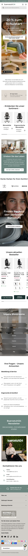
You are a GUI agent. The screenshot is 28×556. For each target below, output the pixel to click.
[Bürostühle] (7, 117)
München (14, 335)
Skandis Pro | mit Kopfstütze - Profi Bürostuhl (19, 274)
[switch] (25, 549)
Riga (14, 351)
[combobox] (14, 7)
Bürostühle (7, 125)
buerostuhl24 (7, 552)
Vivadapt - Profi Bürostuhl (5, 273)
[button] (25, 4)
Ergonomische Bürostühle (19, 126)
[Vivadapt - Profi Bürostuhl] (7, 263)
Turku (14, 330)
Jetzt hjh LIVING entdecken (13, 169)
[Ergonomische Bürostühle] (19, 117)
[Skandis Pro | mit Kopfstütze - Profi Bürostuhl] (19, 263)
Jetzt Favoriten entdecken (14, 226)
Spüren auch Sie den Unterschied (14, 37)
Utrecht (14, 346)
